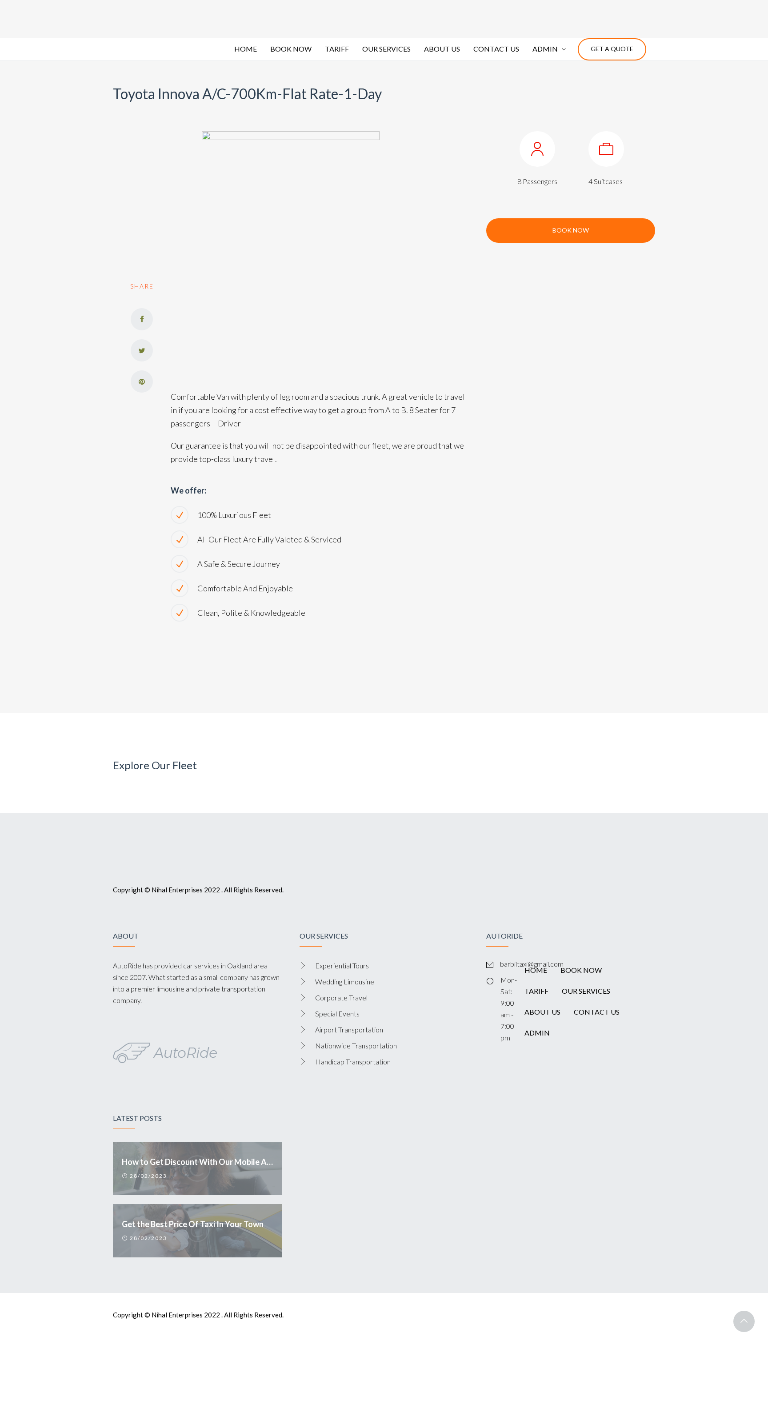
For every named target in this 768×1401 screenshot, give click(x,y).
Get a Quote (612, 80)
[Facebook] (142, 351)
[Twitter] (142, 382)
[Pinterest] (142, 413)
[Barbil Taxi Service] (165, 24)
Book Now (570, 261)
